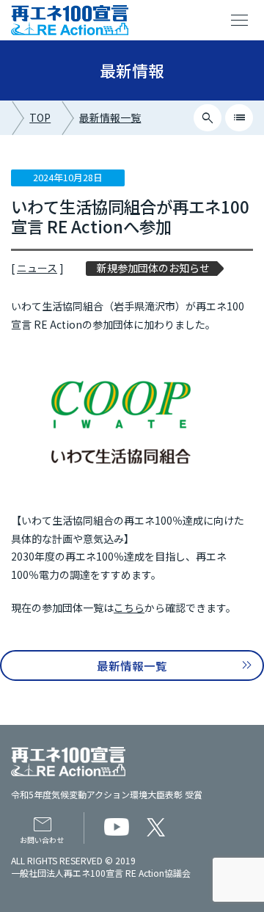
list (239, 118)
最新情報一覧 (110, 117)
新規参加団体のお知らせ (153, 268)
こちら (129, 607)
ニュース (37, 267)
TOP (40, 117)
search (208, 118)
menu (240, 20)
